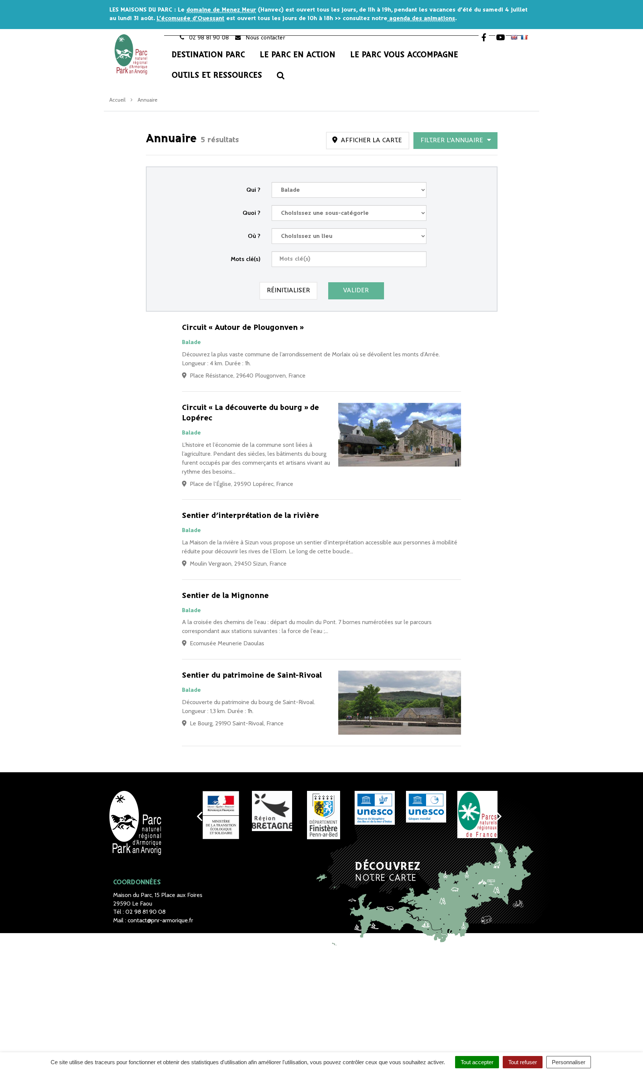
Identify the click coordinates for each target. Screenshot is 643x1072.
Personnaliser (568, 1062)
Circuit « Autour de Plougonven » (243, 327)
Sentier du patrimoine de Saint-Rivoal (252, 675)
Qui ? (253, 189)
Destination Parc (208, 55)
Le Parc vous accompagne (404, 55)
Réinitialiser (288, 290)
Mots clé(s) (245, 259)
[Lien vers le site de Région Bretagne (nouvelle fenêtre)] (272, 811)
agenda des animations (421, 18)
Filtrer (452, 140)
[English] (514, 37)
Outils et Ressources (217, 75)
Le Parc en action (297, 55)
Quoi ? (251, 212)
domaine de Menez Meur (221, 10)
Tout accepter (477, 1062)
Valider (356, 290)
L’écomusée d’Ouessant (190, 18)
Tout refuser (522, 1062)
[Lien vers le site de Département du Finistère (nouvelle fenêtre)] (323, 815)
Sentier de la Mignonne (225, 595)
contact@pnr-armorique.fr (160, 920)
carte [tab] (371, 140)
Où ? (254, 235)
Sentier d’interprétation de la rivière (250, 515)
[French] (524, 37)
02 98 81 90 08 (145, 911)
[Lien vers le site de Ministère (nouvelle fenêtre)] (221, 815)
